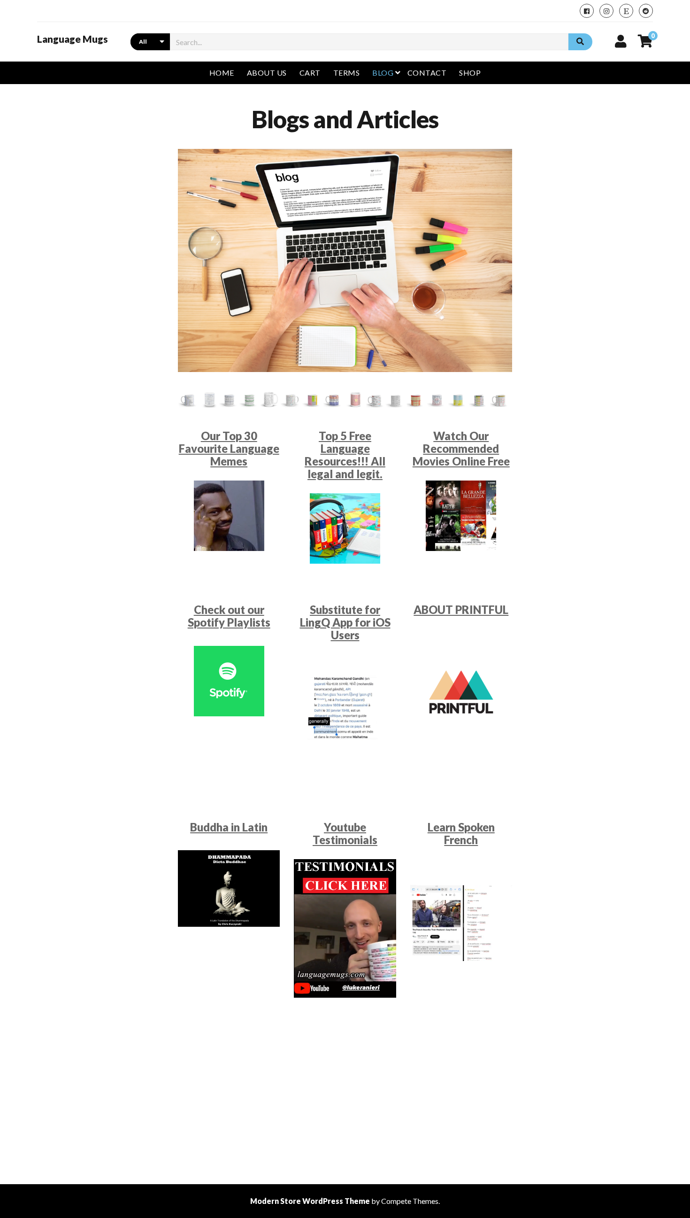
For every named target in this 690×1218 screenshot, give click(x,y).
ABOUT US (267, 72)
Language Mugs (72, 39)
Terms (346, 72)
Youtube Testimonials (345, 833)
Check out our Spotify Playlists (229, 616)
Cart (310, 72)
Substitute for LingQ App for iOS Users (345, 622)
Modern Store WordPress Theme (310, 1200)
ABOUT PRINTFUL (461, 609)
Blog (382, 72)
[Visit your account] (621, 41)
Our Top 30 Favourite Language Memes (229, 448)
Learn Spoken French (461, 833)
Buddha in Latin (229, 827)
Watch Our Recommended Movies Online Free (461, 448)
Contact (426, 72)
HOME (221, 72)
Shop (470, 72)
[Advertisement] (345, 1090)
